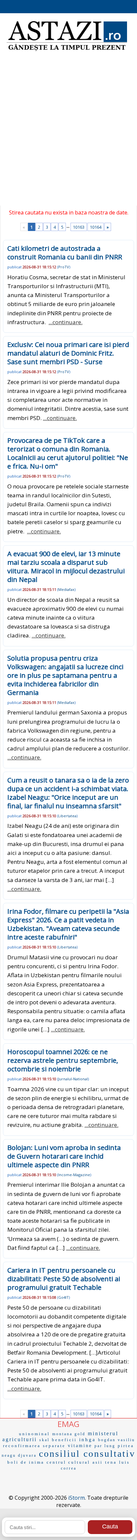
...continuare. (65, 322)
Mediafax (66, 589)
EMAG (68, 1423)
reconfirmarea (22, 1445)
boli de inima (25, 1462)
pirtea (126, 1445)
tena (111, 1462)
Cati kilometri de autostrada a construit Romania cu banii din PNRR (64, 252)
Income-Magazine (74, 1174)
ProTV (63, 266)
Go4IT (63, 1297)
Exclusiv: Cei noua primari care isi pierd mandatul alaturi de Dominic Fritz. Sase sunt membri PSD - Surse (68, 353)
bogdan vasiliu (116, 1440)
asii (97, 1462)
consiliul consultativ (87, 1453)
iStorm (76, 1497)
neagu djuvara (19, 1455)
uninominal (34, 1433)
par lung (104, 1446)
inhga (87, 1439)
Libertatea (67, 815)
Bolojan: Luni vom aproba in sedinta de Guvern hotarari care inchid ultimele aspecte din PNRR (64, 1156)
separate (54, 1445)
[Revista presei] (67, 50)
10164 (95, 227)
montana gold (68, 1434)
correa (68, 1468)
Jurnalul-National (73, 1078)
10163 (78, 227)
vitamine (80, 1445)
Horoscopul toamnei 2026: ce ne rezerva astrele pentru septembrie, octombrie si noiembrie (62, 1060)
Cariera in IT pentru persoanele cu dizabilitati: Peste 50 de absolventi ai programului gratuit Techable (63, 1279)
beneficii (64, 1439)
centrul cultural (68, 1462)
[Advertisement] (68, 131)
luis (124, 1462)
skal (44, 1440)
